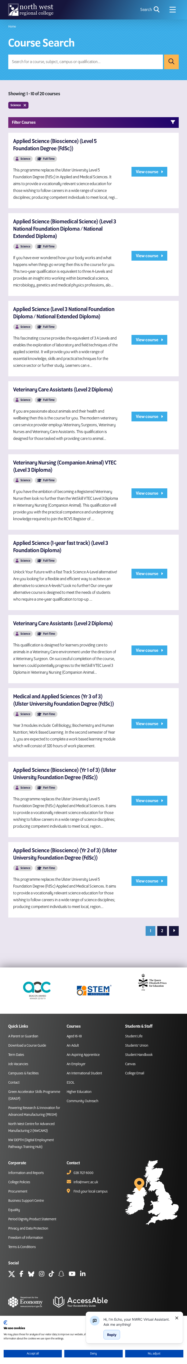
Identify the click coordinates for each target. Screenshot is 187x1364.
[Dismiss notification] (176, 1318)
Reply (111, 1335)
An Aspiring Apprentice (83, 1055)
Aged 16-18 (74, 1036)
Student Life (133, 1036)
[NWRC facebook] (21, 1274)
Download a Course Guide (27, 1046)
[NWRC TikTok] (51, 1274)
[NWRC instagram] (41, 1274)
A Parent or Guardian (23, 1036)
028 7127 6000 (84, 1173)
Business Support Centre (26, 1201)
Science (15, 105)
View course (147, 172)
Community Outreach (82, 1101)
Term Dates (16, 1055)
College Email (134, 1073)
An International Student (84, 1073)
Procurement (17, 1192)
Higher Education (79, 1092)
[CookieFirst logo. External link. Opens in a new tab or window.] (5, 1322)
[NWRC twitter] (11, 1274)
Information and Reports (26, 1173)
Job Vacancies (18, 1064)
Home (12, 26)
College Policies (19, 1182)
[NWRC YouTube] (72, 1274)
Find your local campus (91, 1192)
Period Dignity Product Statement (32, 1219)
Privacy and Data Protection (28, 1229)
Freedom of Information (25, 1238)
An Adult (73, 1046)
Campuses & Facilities (23, 1073)
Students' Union (136, 1046)
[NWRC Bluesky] (31, 1274)
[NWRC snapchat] (61, 1274)
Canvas (130, 1064)
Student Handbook (139, 1055)
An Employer (76, 1064)
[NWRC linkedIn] (82, 1274)
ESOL (71, 1083)
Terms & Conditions (22, 1247)
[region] (137, 1322)
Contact (13, 1083)
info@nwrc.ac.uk (86, 1182)
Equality (14, 1210)
